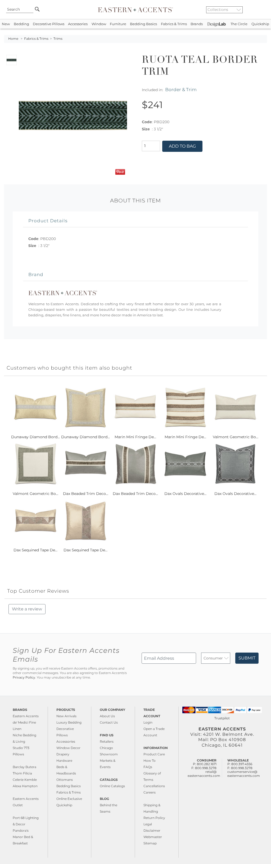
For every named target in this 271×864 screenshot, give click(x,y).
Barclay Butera (24, 767)
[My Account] (259, 9)
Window (99, 24)
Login (147, 722)
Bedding (21, 24)
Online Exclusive (69, 799)
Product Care (154, 754)
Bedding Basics (143, 24)
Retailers (107, 741)
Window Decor (68, 748)
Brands (197, 24)
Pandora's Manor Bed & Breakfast (23, 836)
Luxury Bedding (69, 722)
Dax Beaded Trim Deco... (85, 493)
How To (149, 761)
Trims (57, 39)
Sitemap (150, 843)
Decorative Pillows (48, 24)
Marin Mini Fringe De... (135, 437)
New (6, 24)
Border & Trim (181, 89)
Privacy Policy (24, 677)
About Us (107, 716)
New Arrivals (66, 716)
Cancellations (154, 786)
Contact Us (109, 722)
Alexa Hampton (25, 786)
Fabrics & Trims (174, 24)
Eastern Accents (26, 716)
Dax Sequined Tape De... (35, 550)
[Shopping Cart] (263, 9)
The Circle (239, 24)
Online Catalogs (112, 786)
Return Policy (154, 818)
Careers (149, 792)
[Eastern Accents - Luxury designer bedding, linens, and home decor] (135, 9)
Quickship (260, 24)
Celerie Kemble (25, 780)
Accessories (78, 24)
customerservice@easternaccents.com (243, 773)
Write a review (27, 609)
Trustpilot (222, 718)
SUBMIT (246, 658)
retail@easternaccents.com (204, 773)
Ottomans (64, 780)
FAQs (147, 767)
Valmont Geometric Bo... (235, 437)
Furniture (118, 24)
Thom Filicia (22, 773)
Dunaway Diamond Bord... (35, 437)
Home (13, 39)
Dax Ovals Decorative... (185, 493)
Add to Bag (182, 146)
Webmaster (152, 837)
